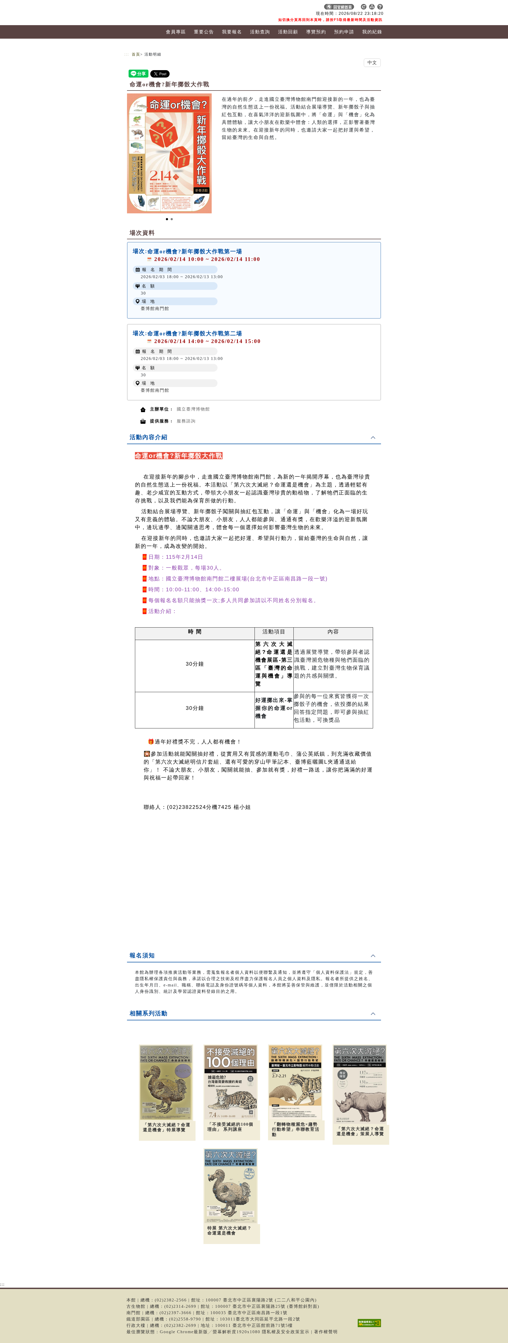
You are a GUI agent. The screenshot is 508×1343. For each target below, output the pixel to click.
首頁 (136, 54)
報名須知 (142, 955)
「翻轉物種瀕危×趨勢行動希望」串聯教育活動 (296, 1129)
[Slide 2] (172, 219)
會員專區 (176, 31)
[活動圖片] (169, 153)
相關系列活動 (149, 1013)
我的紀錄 (372, 31)
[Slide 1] (167, 219)
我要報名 (232, 31)
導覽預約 (316, 31)
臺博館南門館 (155, 308)
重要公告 (204, 31)
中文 (372, 62)
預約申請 (344, 31)
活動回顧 (288, 31)
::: (126, 54)
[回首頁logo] (161, 8)
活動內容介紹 (149, 437)
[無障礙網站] (371, 1327)
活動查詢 (260, 31)
